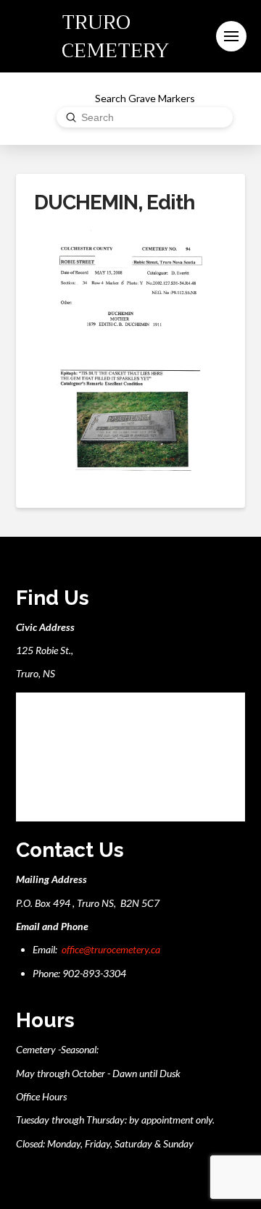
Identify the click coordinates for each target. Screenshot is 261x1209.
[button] (231, 36)
